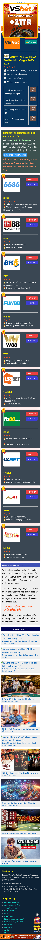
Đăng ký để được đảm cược (15, 155)
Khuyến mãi (8, 916)
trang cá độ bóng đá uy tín (13, 921)
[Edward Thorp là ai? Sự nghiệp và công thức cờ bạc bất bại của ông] (20, 740)
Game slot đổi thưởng (12, 905)
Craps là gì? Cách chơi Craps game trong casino (19, 833)
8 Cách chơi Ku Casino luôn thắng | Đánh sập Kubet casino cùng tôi (18, 804)
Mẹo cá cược (9, 933)
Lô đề (6, 913)
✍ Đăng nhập (31, 42)
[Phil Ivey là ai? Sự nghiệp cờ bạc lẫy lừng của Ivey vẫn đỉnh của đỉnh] (20, 726)
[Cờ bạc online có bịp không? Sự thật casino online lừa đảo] (20, 652)
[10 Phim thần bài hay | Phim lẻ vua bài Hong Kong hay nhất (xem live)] (20, 770)
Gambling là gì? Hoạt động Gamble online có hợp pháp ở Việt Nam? (19, 642)
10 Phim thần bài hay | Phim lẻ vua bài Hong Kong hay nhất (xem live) (20, 774)
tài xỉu (6, 930)
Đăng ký (33, 89)
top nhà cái (8, 927)
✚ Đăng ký (32, 179)
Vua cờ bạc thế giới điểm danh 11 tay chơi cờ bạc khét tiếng (19, 862)
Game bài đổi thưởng (11, 902)
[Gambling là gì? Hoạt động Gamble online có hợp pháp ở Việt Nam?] (20, 638)
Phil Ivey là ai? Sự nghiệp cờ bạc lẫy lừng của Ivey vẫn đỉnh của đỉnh (20, 730)
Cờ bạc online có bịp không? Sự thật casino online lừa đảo (20, 656)
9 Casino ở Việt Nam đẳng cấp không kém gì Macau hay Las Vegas (18, 700)
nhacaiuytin (8, 924)
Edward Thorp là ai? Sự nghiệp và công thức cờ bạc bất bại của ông (19, 744)
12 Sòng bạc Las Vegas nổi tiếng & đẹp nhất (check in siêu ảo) (18, 670)
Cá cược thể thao (10, 908)
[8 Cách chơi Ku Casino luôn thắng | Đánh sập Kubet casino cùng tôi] (20, 800)
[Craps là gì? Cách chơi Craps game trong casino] (20, 830)
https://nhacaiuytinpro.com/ (14, 919)
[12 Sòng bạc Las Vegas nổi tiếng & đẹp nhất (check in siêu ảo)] (20, 666)
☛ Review (31, 184)
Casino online (9, 910)
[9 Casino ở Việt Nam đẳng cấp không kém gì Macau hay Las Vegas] (20, 696)
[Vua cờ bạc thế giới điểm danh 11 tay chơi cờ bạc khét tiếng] (20, 858)
